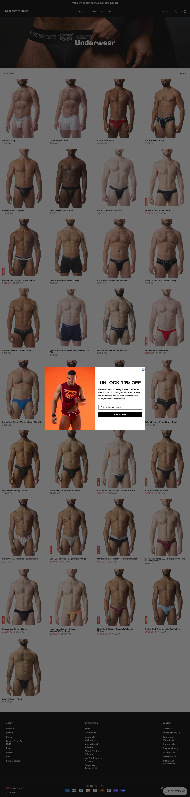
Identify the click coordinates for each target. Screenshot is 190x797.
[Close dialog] (143, 369)
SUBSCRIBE (120, 414)
